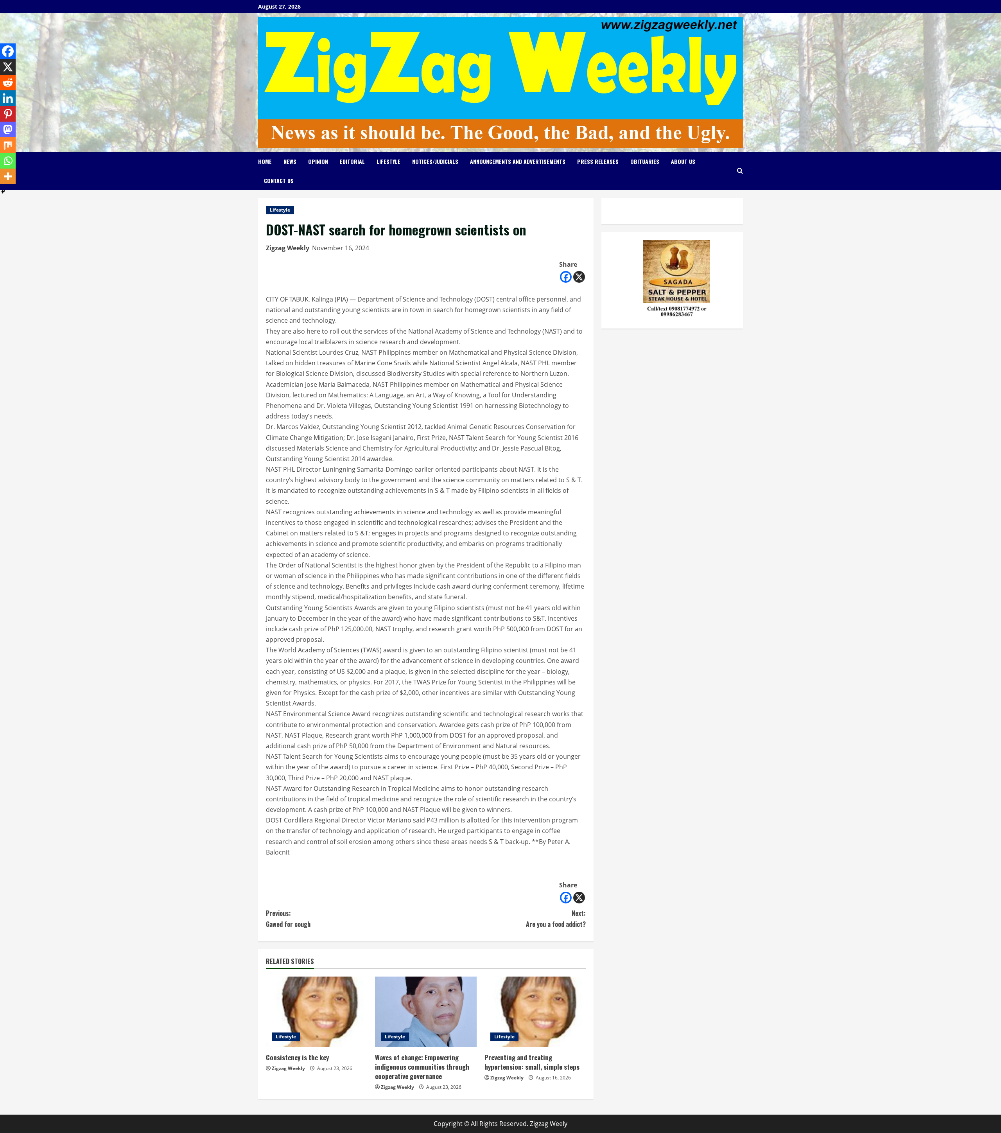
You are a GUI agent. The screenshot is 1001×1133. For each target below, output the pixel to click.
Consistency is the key (297, 1057)
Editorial (352, 161)
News (289, 161)
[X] (579, 277)
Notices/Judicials (435, 161)
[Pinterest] (8, 114)
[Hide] (3, 192)
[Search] (740, 170)
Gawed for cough (288, 918)
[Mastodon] (8, 129)
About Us (683, 161)
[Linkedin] (8, 98)
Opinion (318, 161)
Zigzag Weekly (287, 248)
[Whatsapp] (8, 161)
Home (265, 161)
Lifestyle (388, 161)
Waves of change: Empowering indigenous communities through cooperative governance (422, 1066)
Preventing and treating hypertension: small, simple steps (531, 1062)
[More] (8, 176)
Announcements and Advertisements (517, 161)
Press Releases (598, 161)
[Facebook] (566, 277)
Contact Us (279, 180)
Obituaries (644, 161)
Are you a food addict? (556, 918)
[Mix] (8, 145)
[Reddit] (8, 82)
